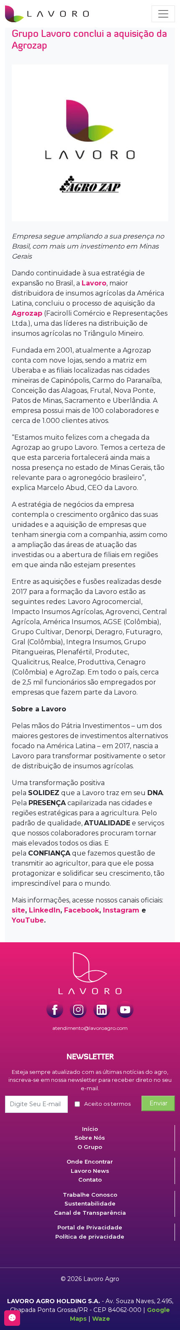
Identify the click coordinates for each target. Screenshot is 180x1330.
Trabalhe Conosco (90, 1194)
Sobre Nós (90, 1137)
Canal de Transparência (90, 1212)
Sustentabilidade (90, 1203)
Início (90, 1128)
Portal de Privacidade (89, 1227)
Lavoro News (90, 1170)
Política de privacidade (89, 1236)
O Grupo (89, 1146)
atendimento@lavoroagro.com (90, 1028)
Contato (90, 1179)
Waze (101, 1318)
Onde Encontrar (90, 1161)
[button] (163, 13)
